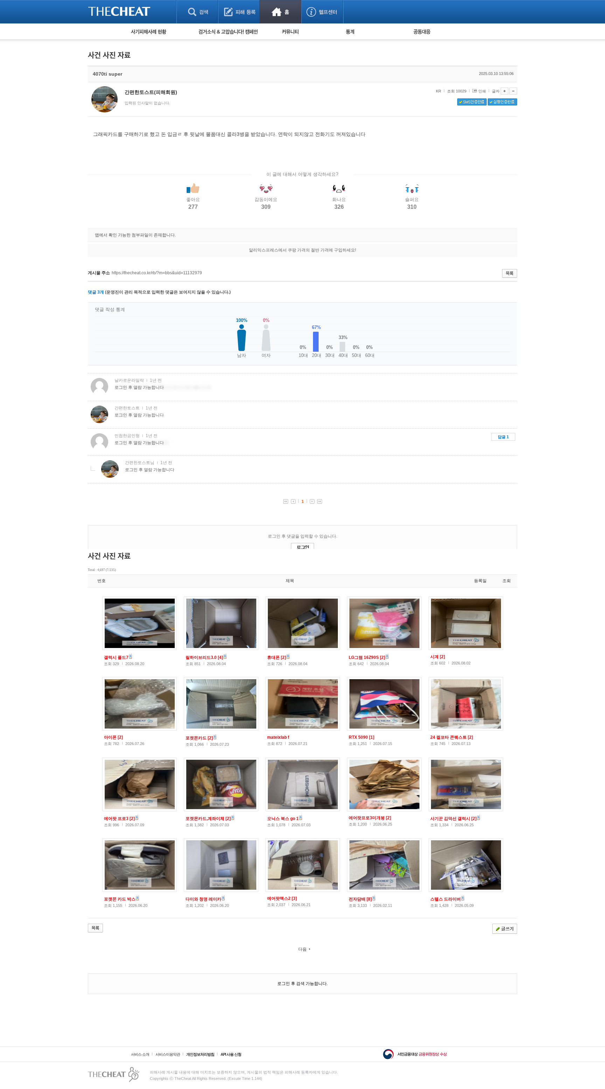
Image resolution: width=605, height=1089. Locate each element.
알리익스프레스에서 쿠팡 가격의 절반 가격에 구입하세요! (302, 250)
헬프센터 (322, 11)
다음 (302, 949)
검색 (197, 11)
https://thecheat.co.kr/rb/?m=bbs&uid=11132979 (157, 272)
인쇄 (482, 91)
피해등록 (239, 11)
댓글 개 (96, 292)
